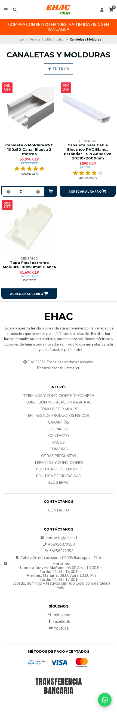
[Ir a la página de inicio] (58, 9)
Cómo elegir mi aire (58, 409)
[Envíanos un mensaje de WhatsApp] (105, 700)
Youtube (61, 628)
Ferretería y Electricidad (46, 39)
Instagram (61, 615)
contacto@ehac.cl (61, 538)
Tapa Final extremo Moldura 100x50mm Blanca (29, 265)
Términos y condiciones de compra (58, 396)
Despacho (58, 429)
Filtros (60, 69)
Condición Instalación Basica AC (59, 402)
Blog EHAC (58, 483)
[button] (51, 191)
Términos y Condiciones (58, 463)
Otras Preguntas (58, 456)
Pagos (58, 443)
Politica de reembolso (58, 469)
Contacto (58, 436)
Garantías (58, 422)
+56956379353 (61, 544)
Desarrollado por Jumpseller (58, 368)
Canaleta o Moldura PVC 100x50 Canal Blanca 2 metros (29, 149)
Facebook (61, 621)
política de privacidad (58, 476)
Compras (59, 449)
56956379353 (61, 551)
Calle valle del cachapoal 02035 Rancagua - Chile (61, 558)
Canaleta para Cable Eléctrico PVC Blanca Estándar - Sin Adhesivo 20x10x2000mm (88, 151)
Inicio (20, 39)
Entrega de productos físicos (58, 416)
